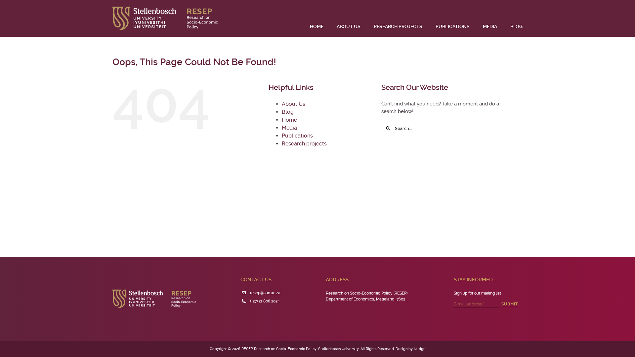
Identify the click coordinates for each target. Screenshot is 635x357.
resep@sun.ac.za (265, 293)
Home (289, 120)
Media (289, 128)
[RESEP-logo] (165, 9)
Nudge (420, 349)
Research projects (304, 143)
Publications (297, 136)
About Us (293, 104)
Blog (288, 112)
